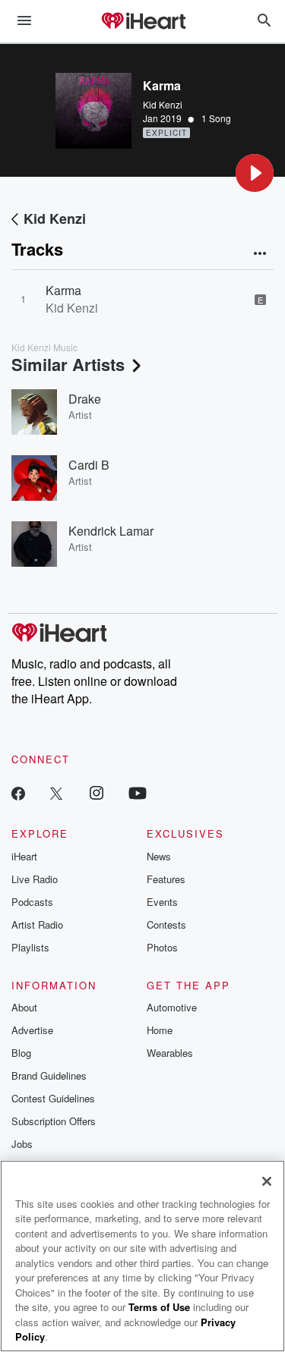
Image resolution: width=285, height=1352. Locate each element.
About (24, 1007)
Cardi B (88, 464)
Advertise (32, 1030)
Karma (63, 290)
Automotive (172, 1007)
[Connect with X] (56, 792)
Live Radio (34, 879)
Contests (166, 924)
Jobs (22, 1144)
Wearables (170, 1052)
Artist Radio (37, 924)
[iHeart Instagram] (96, 792)
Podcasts (32, 902)
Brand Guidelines (49, 1075)
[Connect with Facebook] (18, 792)
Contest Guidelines (53, 1098)
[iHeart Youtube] (137, 792)
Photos (162, 947)
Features (166, 879)
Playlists (30, 947)
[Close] (266, 1181)
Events (162, 902)
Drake (84, 398)
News (159, 856)
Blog (21, 1052)
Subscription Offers (53, 1121)
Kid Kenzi (162, 104)
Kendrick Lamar (111, 530)
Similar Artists (68, 364)
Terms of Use (159, 1307)
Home (160, 1030)
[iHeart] (142, 22)
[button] (255, 173)
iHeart (24, 856)
